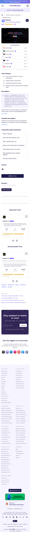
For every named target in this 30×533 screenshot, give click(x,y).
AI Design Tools (19, 377)
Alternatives (4, 406)
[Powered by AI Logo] (15, 5)
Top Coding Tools (5, 430)
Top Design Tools (5, 441)
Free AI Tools (4, 375)
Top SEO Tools (4, 439)
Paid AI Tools (4, 484)
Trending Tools (4, 373)
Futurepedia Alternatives (6, 416)
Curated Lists (5, 446)
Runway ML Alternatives (21, 443)
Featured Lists (20, 426)
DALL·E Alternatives (20, 441)
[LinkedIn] (10, 517)
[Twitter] (3, 517)
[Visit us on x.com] (3, 352)
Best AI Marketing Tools (21, 412)
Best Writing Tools (5, 449)
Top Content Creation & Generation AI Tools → (12, 300)
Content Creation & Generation (13, 15)
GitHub (2, 387)
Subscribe (23, 325)
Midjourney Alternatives (6, 410)
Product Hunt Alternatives (6, 422)
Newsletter (3, 381)
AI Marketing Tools (20, 381)
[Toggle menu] (2, 5)
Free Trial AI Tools (5, 482)
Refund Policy (4, 400)
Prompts (3, 383)
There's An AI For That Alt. (6, 418)
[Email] (13, 517)
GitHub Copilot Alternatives (7, 412)
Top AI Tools (4, 426)
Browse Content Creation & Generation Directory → (14, 302)
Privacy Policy (4, 398)
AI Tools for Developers (21, 420)
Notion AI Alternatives (20, 439)
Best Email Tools (4, 465)
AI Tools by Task (20, 368)
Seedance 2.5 (11, 284)
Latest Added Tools (20, 453)
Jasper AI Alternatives (20, 432)
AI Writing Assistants (6, 17)
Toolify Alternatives (5, 420)
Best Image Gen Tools (6, 455)
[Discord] (6, 517)
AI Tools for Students (20, 416)
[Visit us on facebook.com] (23, 352)
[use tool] (27, 20)
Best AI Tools (18, 408)
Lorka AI (17, 284)
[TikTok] (23, 517)
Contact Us (3, 392)
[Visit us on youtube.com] (19, 352)
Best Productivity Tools (6, 463)
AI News (3, 379)
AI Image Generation (20, 383)
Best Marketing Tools (5, 459)
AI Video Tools (19, 375)
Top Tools (3, 377)
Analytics (18, 457)
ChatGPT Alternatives (5, 408)
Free (15, 24)
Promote (10, 524)
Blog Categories (19, 451)
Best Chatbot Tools (5, 470)
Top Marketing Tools (5, 437)
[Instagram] (20, 517)
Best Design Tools (5, 461)
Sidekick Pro (23, 284)
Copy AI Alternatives (20, 435)
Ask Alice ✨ (18, 455)
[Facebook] (16, 517)
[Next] (16, 240)
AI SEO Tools (18, 379)
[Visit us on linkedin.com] (11, 352)
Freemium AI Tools (5, 480)
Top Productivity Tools (6, 443)
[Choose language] (15, 521)
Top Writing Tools (5, 428)
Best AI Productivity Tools (21, 414)
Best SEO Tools (4, 451)
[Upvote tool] (26, 216)
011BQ (24, 529)
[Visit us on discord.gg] (7, 352)
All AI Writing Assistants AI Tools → (10, 298)
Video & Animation (9, 24)
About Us (3, 385)
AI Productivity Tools (20, 385)
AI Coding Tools (19, 373)
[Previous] (13, 240)
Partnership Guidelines (6, 402)
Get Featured (4, 371)
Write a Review (6, 189)
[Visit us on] (27, 352)
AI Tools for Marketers (20, 418)
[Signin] (27, 6)
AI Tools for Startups (20, 422)
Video (3, 24)
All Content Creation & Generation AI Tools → (12, 295)
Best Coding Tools (5, 453)
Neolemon (4, 286)
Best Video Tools (5, 457)
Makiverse (4, 284)
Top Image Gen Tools (5, 432)
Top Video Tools (4, 435)
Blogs (17, 449)
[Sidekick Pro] (4, 217)
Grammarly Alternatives (6, 414)
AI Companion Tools (20, 387)
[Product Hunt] (15, 504)
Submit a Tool (4, 394)
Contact (5, 524)
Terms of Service (5, 396)
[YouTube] (26, 517)
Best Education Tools (5, 472)
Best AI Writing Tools (18, 10)
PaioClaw (10, 286)
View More (4, 113)
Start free (21, 1)
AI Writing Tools (19, 371)
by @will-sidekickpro (6, 235)
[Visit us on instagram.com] (15, 352)
